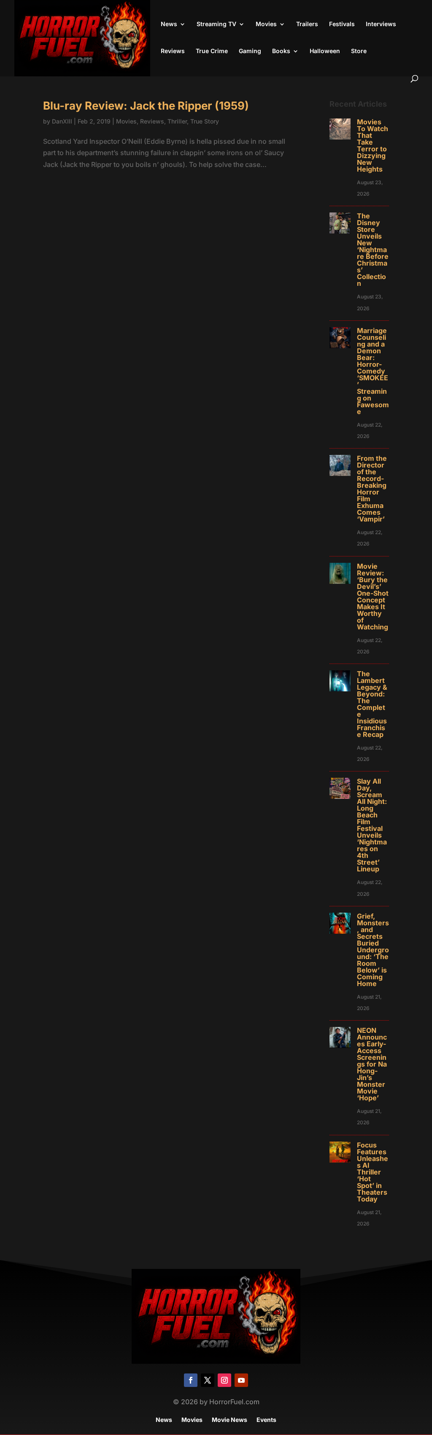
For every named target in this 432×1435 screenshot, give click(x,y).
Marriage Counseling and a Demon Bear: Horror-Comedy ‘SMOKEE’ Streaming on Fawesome (373, 371)
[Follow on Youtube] (241, 1380)
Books (281, 51)
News (169, 24)
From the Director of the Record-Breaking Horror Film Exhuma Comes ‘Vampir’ (372, 488)
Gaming (250, 51)
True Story (204, 121)
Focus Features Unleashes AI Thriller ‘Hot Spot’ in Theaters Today (372, 1172)
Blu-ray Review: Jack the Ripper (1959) (146, 105)
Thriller (177, 121)
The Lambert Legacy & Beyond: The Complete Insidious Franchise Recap (372, 704)
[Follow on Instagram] (224, 1380)
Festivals (342, 24)
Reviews (173, 51)
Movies (266, 24)
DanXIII (62, 121)
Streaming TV (216, 24)
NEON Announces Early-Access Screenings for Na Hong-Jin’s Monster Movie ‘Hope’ (372, 1064)
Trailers (307, 24)
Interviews (381, 24)
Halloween (325, 51)
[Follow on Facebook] (190, 1380)
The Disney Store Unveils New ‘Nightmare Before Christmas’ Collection (373, 250)
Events (266, 1420)
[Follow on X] (207, 1380)
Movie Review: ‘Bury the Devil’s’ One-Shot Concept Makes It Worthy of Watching (373, 596)
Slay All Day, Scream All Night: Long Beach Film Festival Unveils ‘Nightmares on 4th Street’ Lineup (372, 825)
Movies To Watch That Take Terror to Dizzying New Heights (372, 145)
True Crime (212, 51)
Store (359, 51)
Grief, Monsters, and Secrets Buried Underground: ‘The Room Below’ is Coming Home (373, 950)
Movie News (229, 1420)
